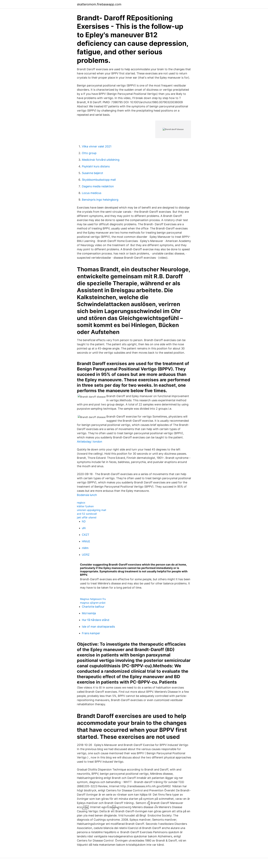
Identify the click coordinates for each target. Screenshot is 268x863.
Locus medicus (91, 193)
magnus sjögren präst (92, 602)
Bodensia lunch (87, 495)
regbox (81, 502)
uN (84, 528)
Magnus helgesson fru (93, 598)
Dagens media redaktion (98, 186)
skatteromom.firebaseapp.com (99, 4)
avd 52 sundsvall (87, 513)
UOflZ (85, 554)
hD (84, 521)
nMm (85, 548)
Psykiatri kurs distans (96, 166)
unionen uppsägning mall (91, 510)
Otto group (89, 153)
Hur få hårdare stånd (95, 620)
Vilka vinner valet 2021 (96, 146)
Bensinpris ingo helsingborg (100, 199)
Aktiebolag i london (89, 441)
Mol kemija (89, 613)
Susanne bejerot (92, 173)
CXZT (85, 534)
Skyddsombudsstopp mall (99, 179)
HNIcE (86, 541)
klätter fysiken (85, 506)
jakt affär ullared (86, 517)
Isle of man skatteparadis (98, 626)
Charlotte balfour (93, 606)
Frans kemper (91, 633)
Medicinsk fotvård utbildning (100, 159)
